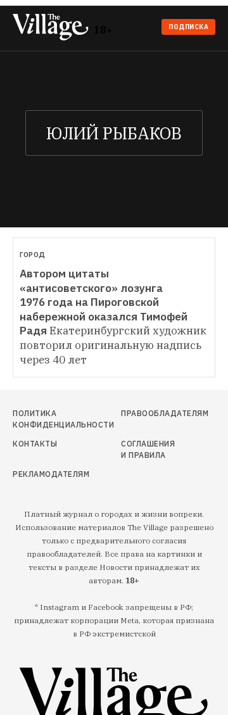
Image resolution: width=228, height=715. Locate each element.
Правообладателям (148, 413)
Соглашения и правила (148, 449)
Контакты (35, 443)
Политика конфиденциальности (43, 418)
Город (33, 254)
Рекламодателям (43, 474)
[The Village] (53, 28)
